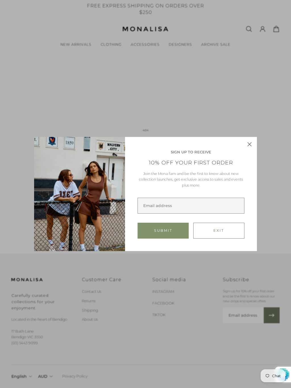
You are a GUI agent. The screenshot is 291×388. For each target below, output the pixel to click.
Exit (218, 230)
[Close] (249, 144)
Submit (163, 230)
